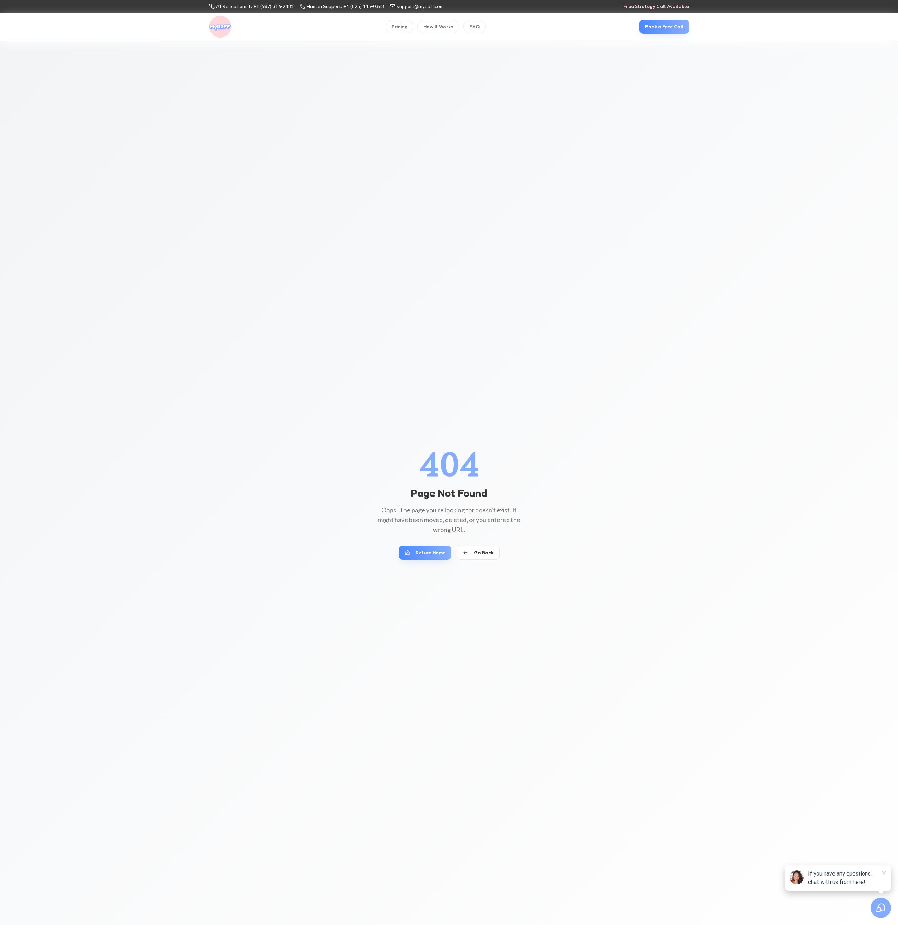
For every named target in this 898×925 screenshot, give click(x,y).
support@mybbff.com (420, 6)
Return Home (430, 552)
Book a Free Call (664, 26)
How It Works (438, 26)
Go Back (484, 552)
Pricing (399, 26)
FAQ (474, 26)
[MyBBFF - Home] (220, 26)
